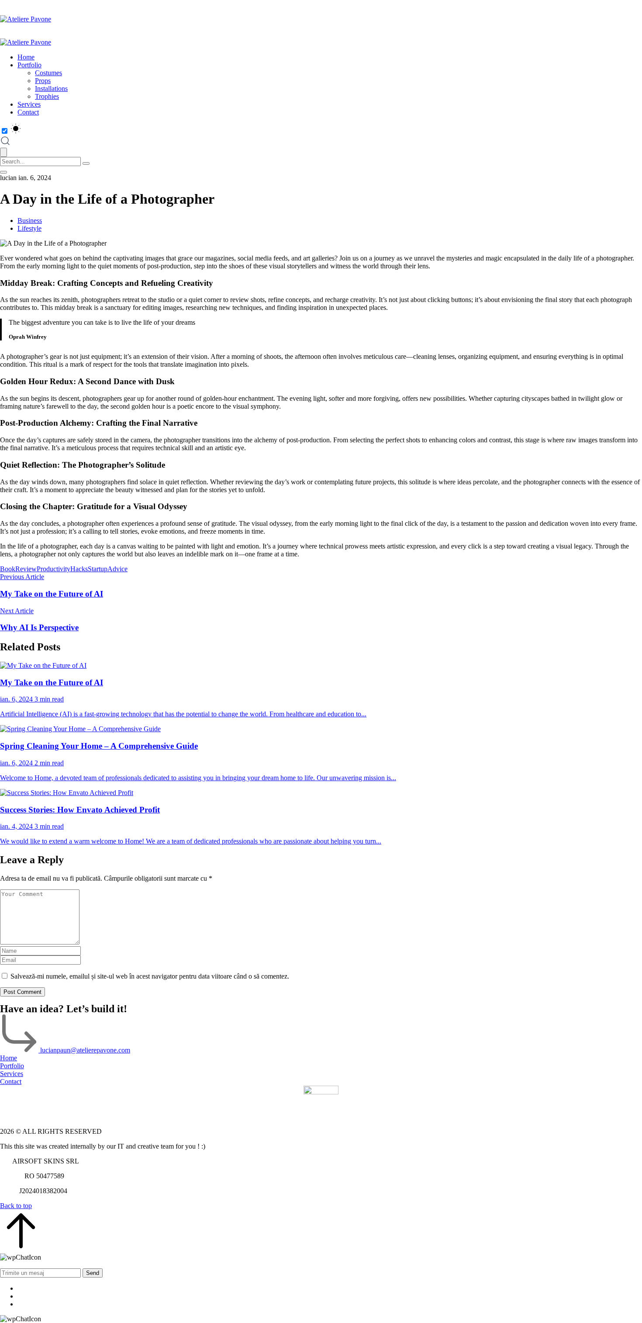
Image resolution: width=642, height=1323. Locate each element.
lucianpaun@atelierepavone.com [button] (85, 1050)
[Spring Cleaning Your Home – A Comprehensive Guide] (321, 729)
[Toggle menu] (3, 172)
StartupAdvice (108, 569)
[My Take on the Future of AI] (321, 666)
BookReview (18, 569)
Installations (51, 88)
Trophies (47, 96)
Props (43, 80)
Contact (28, 112)
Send (92, 1273)
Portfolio (29, 65)
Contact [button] (10, 1081)
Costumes (48, 72)
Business (29, 220)
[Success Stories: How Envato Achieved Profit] (321, 793)
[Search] (86, 163)
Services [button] (11, 1073)
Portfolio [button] (12, 1066)
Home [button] (8, 1058)
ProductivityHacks (62, 569)
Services (29, 104)
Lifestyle (29, 228)
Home (26, 57)
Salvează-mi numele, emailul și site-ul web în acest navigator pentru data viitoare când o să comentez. (149, 976)
